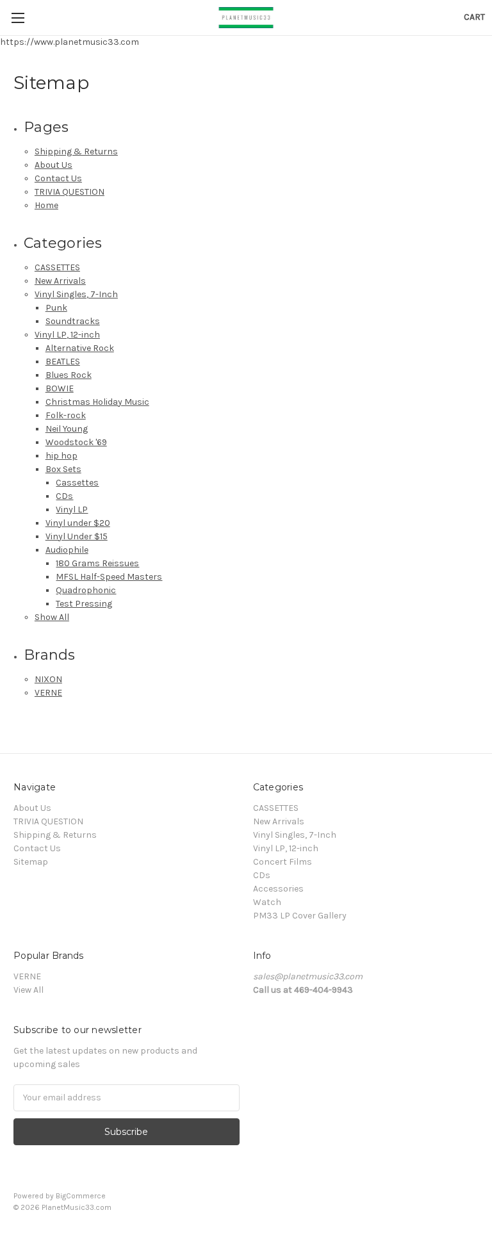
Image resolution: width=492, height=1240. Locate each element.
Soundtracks (72, 321)
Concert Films (282, 861)
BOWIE (59, 388)
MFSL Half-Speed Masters (109, 576)
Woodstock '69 (76, 442)
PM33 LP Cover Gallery (300, 915)
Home (46, 205)
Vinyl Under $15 (76, 536)
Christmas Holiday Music (97, 401)
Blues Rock (68, 375)
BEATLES (62, 361)
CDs (64, 496)
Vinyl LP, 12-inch (67, 334)
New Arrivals (60, 280)
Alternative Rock (79, 348)
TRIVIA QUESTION (69, 191)
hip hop (61, 455)
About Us (53, 164)
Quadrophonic (86, 590)
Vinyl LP (72, 509)
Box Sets (63, 469)
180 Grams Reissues (97, 563)
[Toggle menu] (17, 17)
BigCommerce (81, 1195)
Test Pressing (84, 603)
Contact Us (58, 178)
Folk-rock (65, 415)
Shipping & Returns (76, 151)
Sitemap (30, 861)
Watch (267, 902)
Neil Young (66, 428)
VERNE (48, 692)
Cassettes (77, 482)
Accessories (278, 888)
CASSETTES (57, 267)
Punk (56, 307)
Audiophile (66, 549)
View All (28, 989)
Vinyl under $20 (77, 523)
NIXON (48, 679)
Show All (52, 617)
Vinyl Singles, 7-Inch (76, 294)
